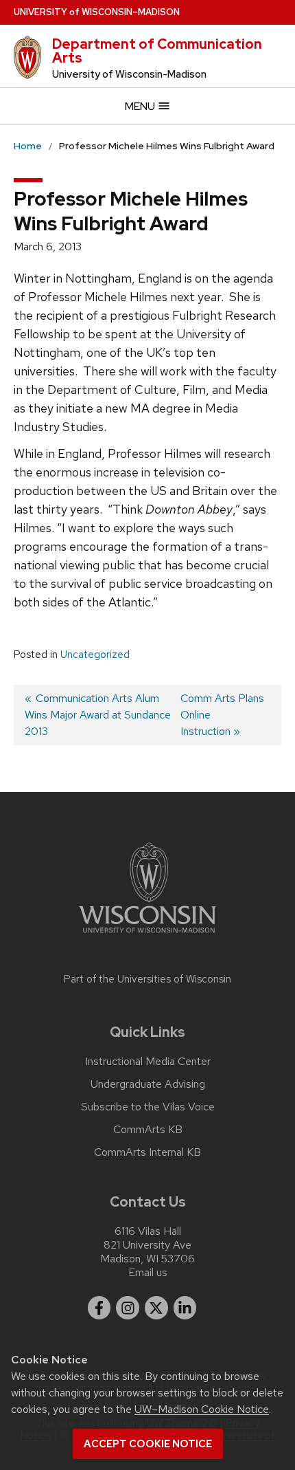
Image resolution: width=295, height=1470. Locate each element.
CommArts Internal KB (147, 1152)
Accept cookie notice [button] (148, 1444)
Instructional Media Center (148, 1061)
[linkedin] (185, 1307)
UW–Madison (97, 12)
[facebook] (99, 1307)
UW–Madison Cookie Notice (201, 1409)
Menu (141, 106)
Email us (147, 1272)
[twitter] (156, 1307)
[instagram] (127, 1307)
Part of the (147, 979)
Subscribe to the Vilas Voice (148, 1107)
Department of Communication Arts (157, 51)
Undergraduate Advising (148, 1084)
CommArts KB (147, 1130)
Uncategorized (95, 654)
